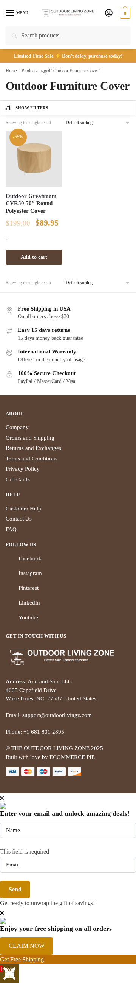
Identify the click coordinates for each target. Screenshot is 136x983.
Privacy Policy (23, 469)
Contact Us (19, 519)
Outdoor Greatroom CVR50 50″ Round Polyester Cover (31, 203)
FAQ (11, 529)
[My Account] (108, 13)
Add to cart (34, 257)
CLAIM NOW (27, 946)
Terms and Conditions (31, 459)
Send (15, 889)
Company (17, 427)
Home (11, 70)
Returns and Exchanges (33, 448)
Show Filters (31, 108)
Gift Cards (18, 479)
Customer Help (23, 508)
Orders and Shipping (30, 438)
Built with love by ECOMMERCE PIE (50, 757)
